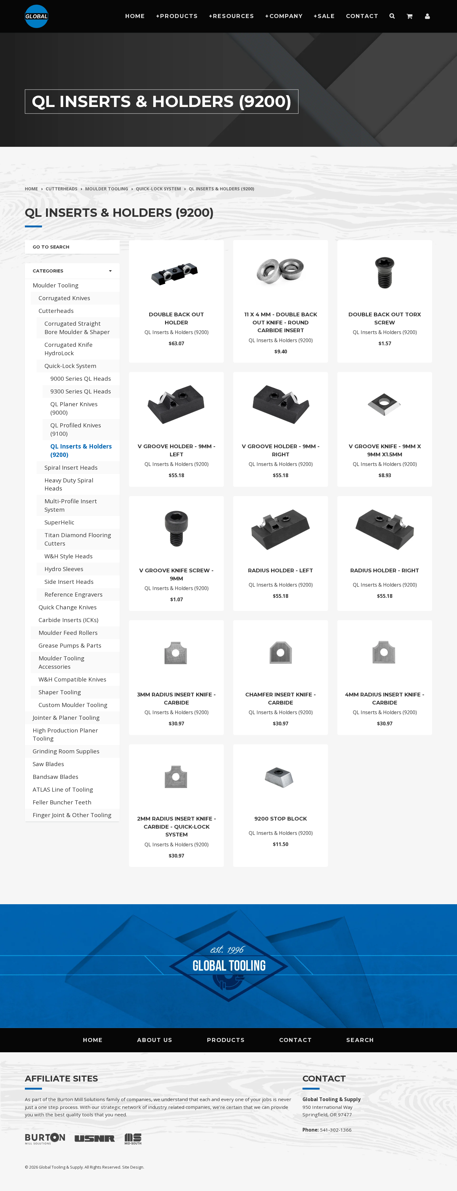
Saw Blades (48, 764)
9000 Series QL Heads (80, 379)
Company (286, 16)
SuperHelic (59, 522)
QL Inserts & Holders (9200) (221, 189)
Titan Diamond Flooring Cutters (77, 539)
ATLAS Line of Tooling (63, 789)
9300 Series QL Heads (80, 391)
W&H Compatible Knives (72, 679)
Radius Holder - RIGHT (384, 570)
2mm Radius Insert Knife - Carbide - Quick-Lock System (176, 827)
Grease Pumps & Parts (70, 645)
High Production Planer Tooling (65, 734)
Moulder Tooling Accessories (61, 662)
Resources (233, 16)
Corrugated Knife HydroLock (68, 349)
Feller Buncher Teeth (62, 802)
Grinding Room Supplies (66, 751)
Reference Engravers (73, 594)
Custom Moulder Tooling (73, 705)
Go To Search (51, 247)
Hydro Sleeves (63, 569)
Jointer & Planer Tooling (66, 718)
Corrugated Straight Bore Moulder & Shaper (77, 327)
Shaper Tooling (60, 692)
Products (179, 16)
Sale (326, 16)
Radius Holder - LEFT (280, 570)
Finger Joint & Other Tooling (72, 815)
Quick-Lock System (158, 189)
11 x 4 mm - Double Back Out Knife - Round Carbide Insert (280, 322)
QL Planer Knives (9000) (74, 408)
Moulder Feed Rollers (68, 633)
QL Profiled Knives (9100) (75, 429)
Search (360, 1040)
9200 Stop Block (280, 819)
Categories (48, 271)
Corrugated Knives (64, 298)
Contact (362, 16)
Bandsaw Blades (55, 777)
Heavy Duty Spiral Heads (68, 484)
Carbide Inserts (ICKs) (68, 620)
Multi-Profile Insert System (70, 505)
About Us (155, 1040)
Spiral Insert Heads (71, 467)
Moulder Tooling (106, 189)
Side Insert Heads (69, 582)
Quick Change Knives (68, 607)
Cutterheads (61, 189)
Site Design (132, 1167)
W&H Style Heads (68, 556)
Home (135, 16)
